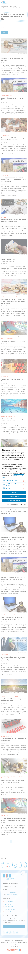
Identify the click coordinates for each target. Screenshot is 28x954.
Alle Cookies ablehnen (14, 496)
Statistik (8, 488)
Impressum (23, 504)
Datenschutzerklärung (12, 504)
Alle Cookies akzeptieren (14, 500)
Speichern (14, 492)
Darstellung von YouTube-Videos (13, 484)
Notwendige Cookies (11, 481)
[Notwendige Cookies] (3, 481)
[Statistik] (3, 488)
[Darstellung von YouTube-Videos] (3, 485)
